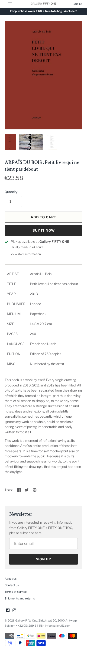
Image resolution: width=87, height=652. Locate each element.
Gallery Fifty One (26, 620)
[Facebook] (8, 611)
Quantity (11, 192)
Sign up (43, 559)
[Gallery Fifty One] (43, 4)
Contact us (12, 585)
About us (10, 578)
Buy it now (43, 230)
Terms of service (16, 591)
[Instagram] (14, 611)
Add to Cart (43, 217)
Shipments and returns (20, 598)
